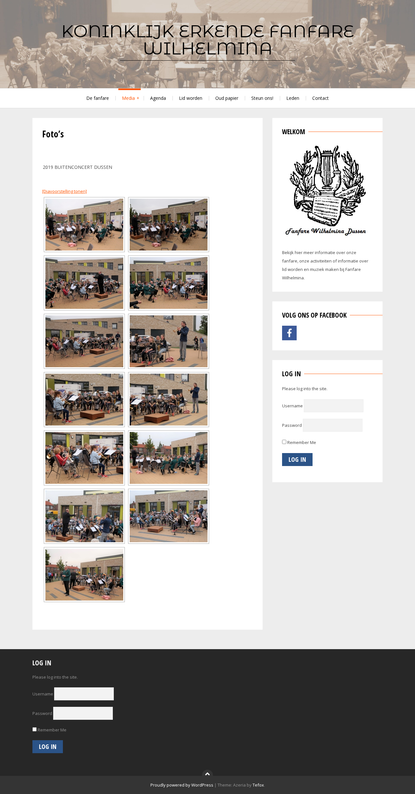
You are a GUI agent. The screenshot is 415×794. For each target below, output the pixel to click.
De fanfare (97, 98)
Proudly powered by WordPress (181, 785)
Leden (292, 98)
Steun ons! (262, 98)
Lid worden (190, 98)
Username (292, 406)
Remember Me (301, 442)
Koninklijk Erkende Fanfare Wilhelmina (207, 40)
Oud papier (226, 98)
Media (128, 98)
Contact (320, 98)
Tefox (258, 785)
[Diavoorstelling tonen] (64, 191)
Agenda (158, 98)
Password (292, 425)
